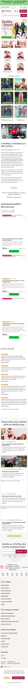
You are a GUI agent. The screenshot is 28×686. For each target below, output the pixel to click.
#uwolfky (25, 567)
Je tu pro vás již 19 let (6, 624)
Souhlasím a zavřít (18, 678)
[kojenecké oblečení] (7, 111)
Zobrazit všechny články (13, 536)
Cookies (3, 604)
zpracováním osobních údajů (14, 554)
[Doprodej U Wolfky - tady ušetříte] (7, 44)
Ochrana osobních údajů (6, 601)
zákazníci (11, 149)
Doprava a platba (5, 588)
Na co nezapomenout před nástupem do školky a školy (12, 444)
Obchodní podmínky (5, 593)
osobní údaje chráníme (19, 673)
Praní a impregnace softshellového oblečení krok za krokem (14, 523)
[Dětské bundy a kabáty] (7, 98)
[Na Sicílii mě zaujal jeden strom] (14, 461)
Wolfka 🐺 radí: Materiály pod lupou (15, 469)
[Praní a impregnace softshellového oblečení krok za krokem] (14, 512)
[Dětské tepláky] (7, 84)
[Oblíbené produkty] (15, 11)
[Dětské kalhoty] (21, 98)
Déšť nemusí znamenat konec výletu (11, 496)
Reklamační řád (4, 596)
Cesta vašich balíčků (5, 638)
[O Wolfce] (14, 131)
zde (20, 682)
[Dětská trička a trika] (7, 120)
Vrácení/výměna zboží (6, 599)
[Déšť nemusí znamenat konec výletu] (14, 486)
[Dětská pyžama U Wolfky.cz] (20, 44)
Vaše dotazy (4, 635)
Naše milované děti (12, 441)
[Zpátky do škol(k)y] (14, 29)
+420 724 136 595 (5, 7)
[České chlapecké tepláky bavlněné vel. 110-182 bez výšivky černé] (14, 266)
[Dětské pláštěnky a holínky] (21, 111)
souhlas (22, 672)
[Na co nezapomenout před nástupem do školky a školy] (14, 434)
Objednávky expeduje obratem (8, 616)
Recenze (3, 641)
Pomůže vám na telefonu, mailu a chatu (10, 621)
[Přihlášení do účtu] (17, 11)
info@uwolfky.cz (6, 666)
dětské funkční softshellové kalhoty (14, 159)
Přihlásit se (20, 551)
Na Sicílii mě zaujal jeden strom (10, 471)
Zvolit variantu (14, 251)
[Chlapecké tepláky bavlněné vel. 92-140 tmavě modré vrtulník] (14, 309)
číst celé (4, 452)
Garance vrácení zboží (6, 590)
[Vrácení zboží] (4, 646)
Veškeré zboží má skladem (7, 613)
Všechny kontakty (5, 585)
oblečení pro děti (13, 154)
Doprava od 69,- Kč (5, 618)
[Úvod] (6, 11)
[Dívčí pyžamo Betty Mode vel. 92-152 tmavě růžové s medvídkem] (14, 226)
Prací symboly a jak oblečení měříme (9, 633)
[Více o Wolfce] (14, 187)
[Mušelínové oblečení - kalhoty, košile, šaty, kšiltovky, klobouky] (21, 84)
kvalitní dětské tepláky (11, 160)
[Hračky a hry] (21, 120)
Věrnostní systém (5, 644)
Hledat (24, 15)
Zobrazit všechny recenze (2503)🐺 (10, 409)
